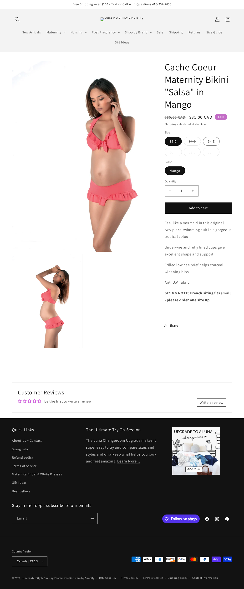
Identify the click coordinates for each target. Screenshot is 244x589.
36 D (176, 153)
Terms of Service (24, 466)
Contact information (205, 577)
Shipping (171, 124)
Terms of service (153, 577)
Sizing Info (20, 449)
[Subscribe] (92, 518)
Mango (175, 171)
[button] (17, 19)
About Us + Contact (27, 440)
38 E (213, 153)
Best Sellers (21, 491)
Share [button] (173, 325)
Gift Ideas (19, 482)
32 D (173, 141)
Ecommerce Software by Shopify (74, 578)
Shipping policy (178, 577)
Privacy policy (129, 577)
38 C (195, 153)
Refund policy (22, 457)
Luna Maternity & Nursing (38, 578)
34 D (195, 142)
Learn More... (128, 461)
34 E (211, 141)
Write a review (212, 402)
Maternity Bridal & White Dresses (37, 474)
